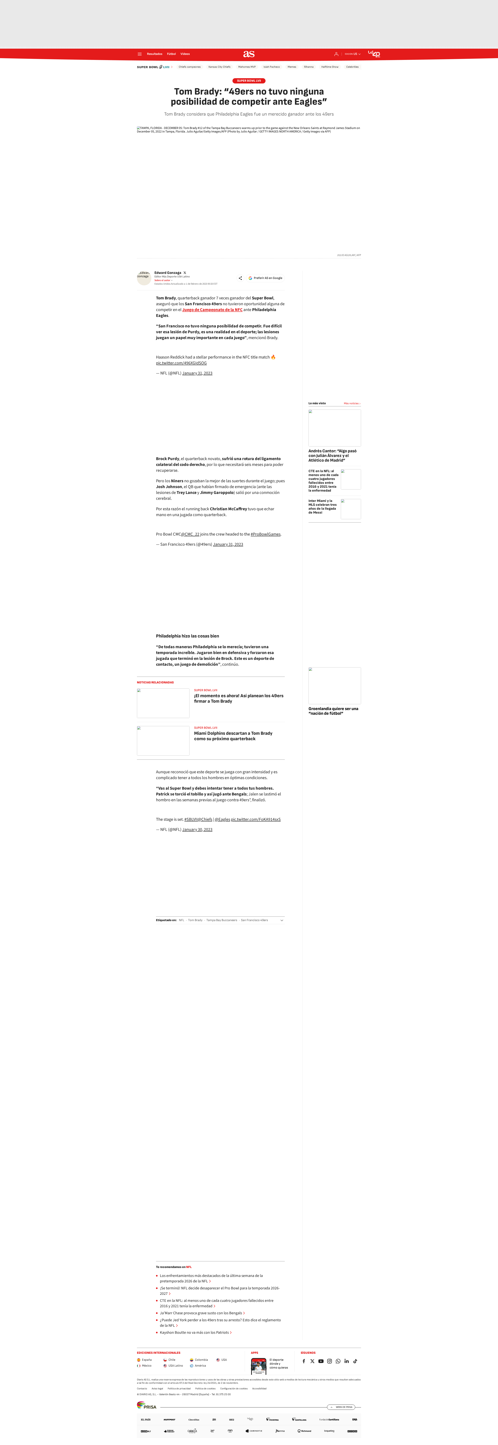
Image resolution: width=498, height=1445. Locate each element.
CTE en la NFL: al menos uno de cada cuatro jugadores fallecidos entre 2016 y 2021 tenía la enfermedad (217, 1303)
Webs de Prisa (344, 1407)
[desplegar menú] (139, 54)
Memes (292, 66)
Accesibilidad (259, 1388)
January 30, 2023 (197, 829)
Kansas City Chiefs (220, 66)
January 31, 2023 (197, 373)
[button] (240, 278)
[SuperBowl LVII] (155, 67)
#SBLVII (191, 819)
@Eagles (222, 819)
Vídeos (185, 54)
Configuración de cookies (234, 1388)
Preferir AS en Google (268, 278)
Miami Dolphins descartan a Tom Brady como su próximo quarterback (233, 736)
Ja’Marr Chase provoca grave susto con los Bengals (201, 1313)
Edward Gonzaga (167, 273)
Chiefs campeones (190, 66)
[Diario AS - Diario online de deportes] (249, 54)
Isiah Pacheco (272, 66)
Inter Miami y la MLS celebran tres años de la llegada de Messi (323, 507)
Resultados (154, 54)
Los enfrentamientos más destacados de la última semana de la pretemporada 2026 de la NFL (211, 1278)
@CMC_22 (190, 534)
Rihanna (309, 66)
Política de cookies (205, 1388)
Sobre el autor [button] (162, 280)
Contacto (142, 1388)
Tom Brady (195, 920)
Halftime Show (329, 66)
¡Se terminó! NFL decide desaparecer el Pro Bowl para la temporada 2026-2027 (220, 1290)
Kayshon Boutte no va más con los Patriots (194, 1332)
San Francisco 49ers (254, 920)
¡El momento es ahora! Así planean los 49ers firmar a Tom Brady (238, 698)
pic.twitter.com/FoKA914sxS (256, 819)
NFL (181, 920)
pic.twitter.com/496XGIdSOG (181, 363)
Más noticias (351, 403)
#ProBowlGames (266, 534)
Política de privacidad (179, 1388)
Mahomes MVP (247, 66)
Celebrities (352, 66)
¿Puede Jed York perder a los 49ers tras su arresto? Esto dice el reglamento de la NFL (220, 1322)
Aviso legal (157, 1388)
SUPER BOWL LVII (249, 81)
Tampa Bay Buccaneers (221, 920)
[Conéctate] (336, 54)
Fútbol (171, 54)
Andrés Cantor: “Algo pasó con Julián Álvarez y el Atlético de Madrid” (333, 455)
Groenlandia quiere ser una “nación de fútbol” (333, 711)
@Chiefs (205, 819)
